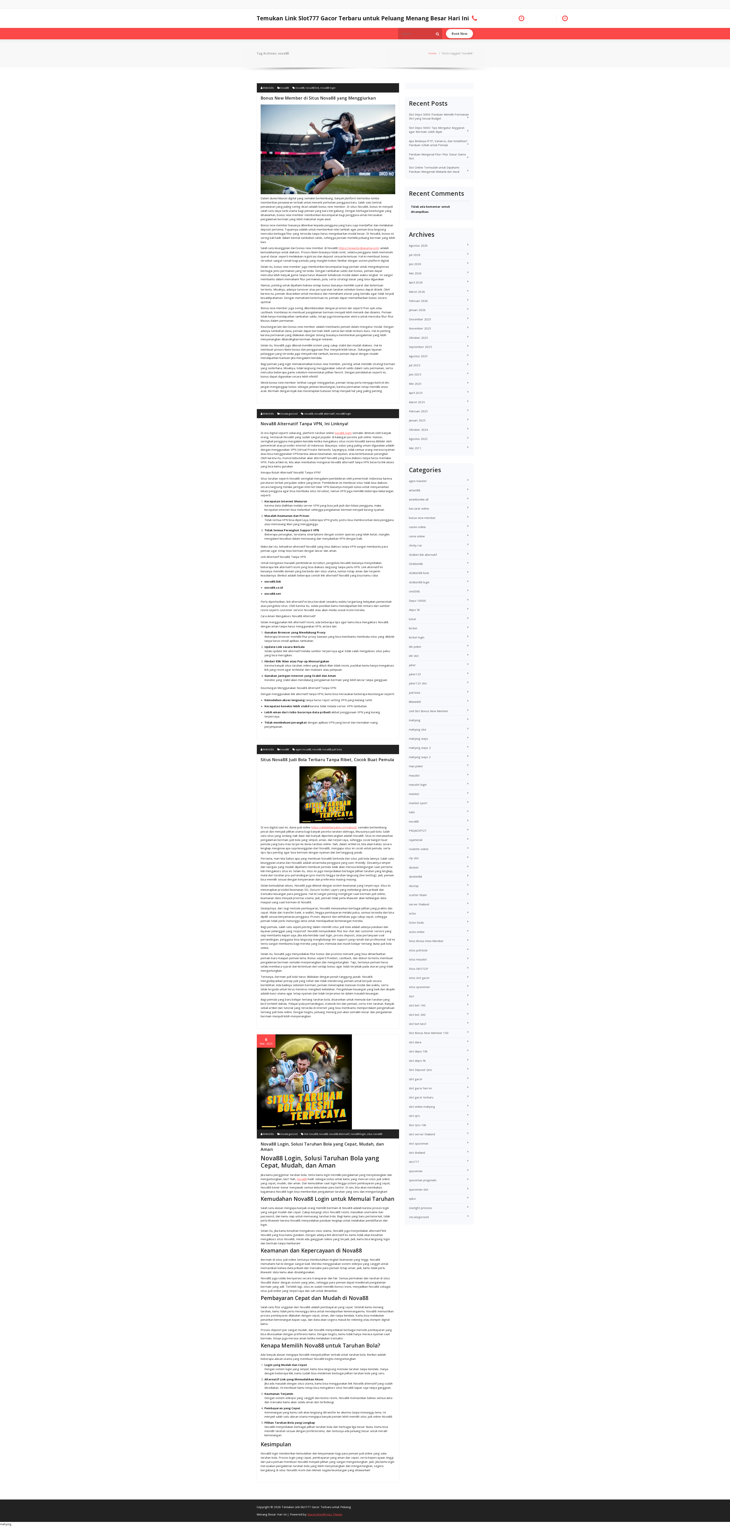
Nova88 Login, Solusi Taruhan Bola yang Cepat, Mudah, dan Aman (322, 1146)
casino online (417, 527)
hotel (412, 619)
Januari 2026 (417, 310)
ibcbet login (416, 637)
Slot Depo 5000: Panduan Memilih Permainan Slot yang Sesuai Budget (439, 116)
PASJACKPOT (418, 830)
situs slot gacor (419, 978)
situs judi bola (418, 950)
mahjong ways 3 (420, 757)
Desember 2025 (420, 319)
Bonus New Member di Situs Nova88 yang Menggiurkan (318, 98)
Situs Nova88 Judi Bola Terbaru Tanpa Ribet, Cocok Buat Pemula (327, 759)
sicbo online (417, 932)
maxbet (414, 794)
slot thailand (417, 1152)
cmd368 (414, 591)
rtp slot (414, 858)
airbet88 (415, 490)
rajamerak (415, 840)
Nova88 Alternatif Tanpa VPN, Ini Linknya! (304, 423)
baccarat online (419, 508)
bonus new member (422, 518)
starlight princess (420, 1208)
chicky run (415, 545)
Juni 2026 (415, 264)
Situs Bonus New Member (426, 941)
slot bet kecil (417, 1024)
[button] (437, 33)
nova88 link (312, 87)
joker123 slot (418, 683)
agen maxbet (418, 481)
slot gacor (415, 1079)
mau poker (416, 766)
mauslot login (418, 784)
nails (412, 812)
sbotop (414, 886)
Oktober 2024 (418, 429)
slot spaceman (418, 1143)
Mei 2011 (415, 448)
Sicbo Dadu (416, 922)
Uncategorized (289, 413)
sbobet (414, 867)
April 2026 (416, 282)
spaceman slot (418, 1189)
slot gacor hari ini (420, 1088)
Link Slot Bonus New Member (428, 711)
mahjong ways (418, 738)
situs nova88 (374, 1134)
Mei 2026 (415, 273)
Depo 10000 (417, 600)
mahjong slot (417, 729)
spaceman (416, 1171)
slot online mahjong (422, 1106)
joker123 (415, 674)
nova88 (284, 87)
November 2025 (420, 328)
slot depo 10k (418, 1051)
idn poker (415, 646)
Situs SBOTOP (418, 969)
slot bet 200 (417, 1015)
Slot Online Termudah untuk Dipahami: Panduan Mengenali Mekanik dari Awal (434, 169)
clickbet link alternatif (423, 555)
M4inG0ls (268, 87)
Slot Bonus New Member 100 (428, 1033)
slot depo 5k (417, 1060)
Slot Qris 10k (417, 1125)
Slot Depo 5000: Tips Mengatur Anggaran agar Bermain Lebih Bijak (437, 130)
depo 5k (414, 610)
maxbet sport (418, 803)
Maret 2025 (417, 402)
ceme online (417, 536)
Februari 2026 (418, 301)
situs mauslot (418, 959)
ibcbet (413, 628)
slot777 (414, 1162)
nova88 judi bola (332, 749)
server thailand (419, 904)
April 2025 (416, 393)
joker (412, 665)
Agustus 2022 (418, 439)
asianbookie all (418, 499)
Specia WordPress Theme (324, 1514)
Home (432, 53)
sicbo (412, 913)
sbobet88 (415, 876)
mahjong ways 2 (420, 748)
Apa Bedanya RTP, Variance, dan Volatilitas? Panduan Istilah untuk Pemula (438, 143)
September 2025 (420, 347)
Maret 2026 (417, 292)
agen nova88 (303, 749)
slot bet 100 (417, 1005)
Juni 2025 (415, 374)
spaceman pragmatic (423, 1180)
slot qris (414, 1116)
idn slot (414, 656)
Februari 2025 (418, 411)
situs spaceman (419, 987)
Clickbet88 (416, 564)
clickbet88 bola (419, 573)
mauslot (414, 775)
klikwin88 (415, 702)
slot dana (415, 1042)
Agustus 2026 (418, 245)
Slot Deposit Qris (420, 1070)
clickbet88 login (419, 582)
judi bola (414, 692)
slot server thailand (422, 1134)
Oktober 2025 (418, 338)
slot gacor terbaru (421, 1097)
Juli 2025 (414, 365)
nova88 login (327, 87)
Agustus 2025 (418, 356)
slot (411, 996)
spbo (412, 1198)
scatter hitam (418, 895)
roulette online (418, 849)
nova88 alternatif (324, 413)
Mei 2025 (415, 384)
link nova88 (311, 1134)
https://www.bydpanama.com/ (359, 248)
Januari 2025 (417, 420)
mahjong (414, 720)
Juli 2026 (414, 255)
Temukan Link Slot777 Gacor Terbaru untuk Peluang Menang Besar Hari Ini (363, 18)
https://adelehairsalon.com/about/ (334, 827)
